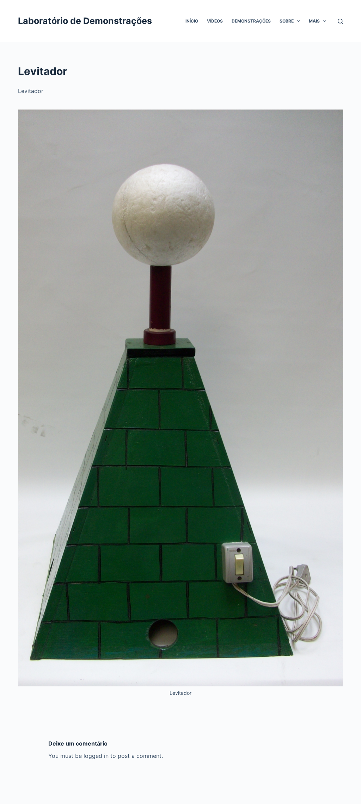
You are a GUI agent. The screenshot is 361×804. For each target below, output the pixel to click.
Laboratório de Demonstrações (85, 20)
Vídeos (215, 21)
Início (191, 21)
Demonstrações (251, 21)
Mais (314, 21)
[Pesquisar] (340, 21)
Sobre (287, 21)
